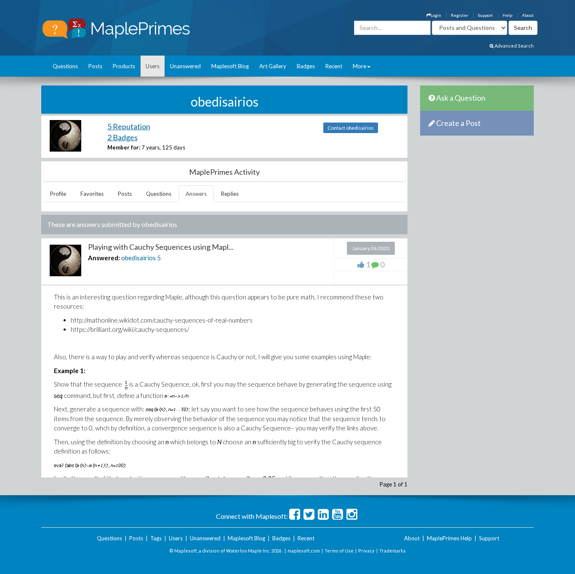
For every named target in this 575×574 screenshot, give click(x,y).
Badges (306, 66)
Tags (156, 538)
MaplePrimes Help (449, 538)
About (528, 15)
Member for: (123, 147)
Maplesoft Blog (230, 66)
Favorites (92, 193)
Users (153, 66)
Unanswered (185, 66)
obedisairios (138, 258)
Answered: (104, 258)
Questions (65, 66)
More (359, 66)
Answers (196, 193)
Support (485, 15)
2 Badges (122, 137)
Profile (58, 193)
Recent (333, 66)
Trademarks (392, 550)
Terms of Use (339, 550)
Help (507, 15)
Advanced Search (514, 45)
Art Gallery (272, 66)
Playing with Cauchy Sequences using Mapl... (161, 246)
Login (436, 15)
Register (459, 15)
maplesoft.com (304, 550)
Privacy (366, 550)
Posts (95, 66)
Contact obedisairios (350, 128)
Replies (230, 193)
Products (124, 66)
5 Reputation (128, 126)
